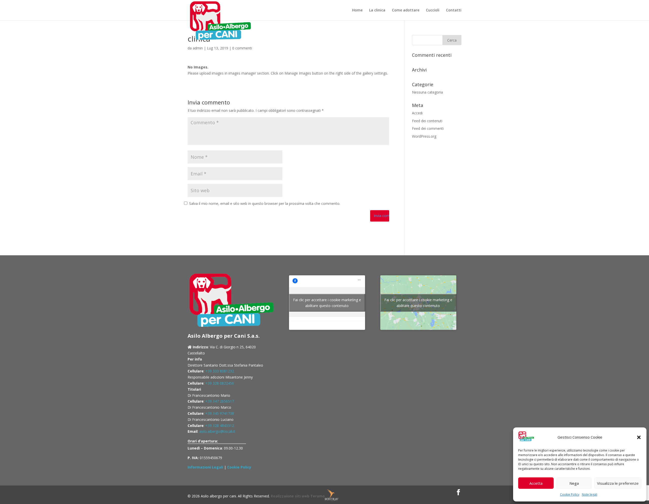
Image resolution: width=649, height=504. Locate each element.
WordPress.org (424, 136)
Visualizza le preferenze (618, 483)
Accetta (536, 483)
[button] (638, 437)
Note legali (589, 494)
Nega (574, 483)
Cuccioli (432, 10)
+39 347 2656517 (219, 401)
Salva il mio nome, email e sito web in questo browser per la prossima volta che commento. (264, 203)
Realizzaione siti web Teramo (298, 496)
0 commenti (242, 48)
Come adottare (405, 10)
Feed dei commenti (428, 128)
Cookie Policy (569, 494)
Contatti (453, 10)
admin (198, 48)
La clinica (377, 10)
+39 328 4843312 (219, 425)
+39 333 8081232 (219, 371)
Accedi (417, 113)
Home (357, 10)
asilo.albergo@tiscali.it (217, 431)
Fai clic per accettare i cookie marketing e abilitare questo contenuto (327, 302)
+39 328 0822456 (219, 383)
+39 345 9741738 (219, 413)
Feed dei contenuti (427, 120)
